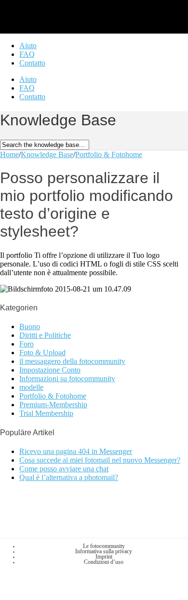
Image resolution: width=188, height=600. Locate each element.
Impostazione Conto (50, 370)
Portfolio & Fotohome (108, 154)
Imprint (103, 556)
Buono (29, 326)
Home (9, 154)
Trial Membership (46, 413)
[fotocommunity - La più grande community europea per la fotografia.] (55, 18)
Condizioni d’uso (103, 562)
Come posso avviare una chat (63, 469)
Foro (26, 344)
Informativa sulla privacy (103, 551)
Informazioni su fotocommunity (67, 378)
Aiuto (28, 45)
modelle (31, 387)
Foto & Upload (42, 352)
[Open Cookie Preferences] (72, 595)
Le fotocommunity (104, 546)
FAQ (27, 54)
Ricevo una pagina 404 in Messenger (75, 451)
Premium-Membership (53, 404)
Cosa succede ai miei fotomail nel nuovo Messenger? (99, 460)
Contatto (32, 63)
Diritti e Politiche (45, 335)
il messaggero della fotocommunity (72, 361)
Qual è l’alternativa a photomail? (68, 477)
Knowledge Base (47, 154)
